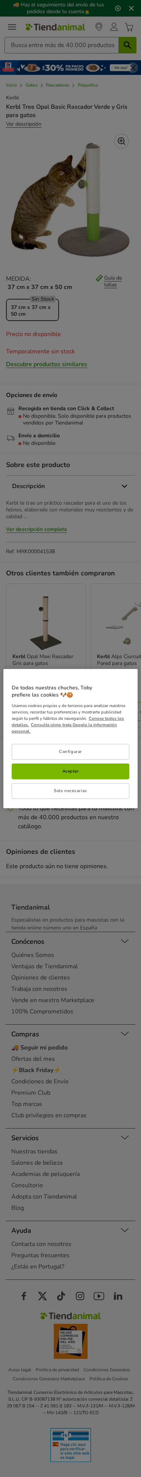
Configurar (70, 751)
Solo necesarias (70, 791)
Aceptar (70, 771)
